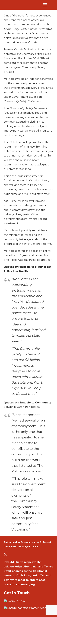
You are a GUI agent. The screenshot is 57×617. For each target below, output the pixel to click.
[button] (52, 5)
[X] (5, 554)
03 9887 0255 (16, 600)
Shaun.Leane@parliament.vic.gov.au (30, 607)
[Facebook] (11, 554)
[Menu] (45, 5)
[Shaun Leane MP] (18, 5)
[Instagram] (16, 554)
